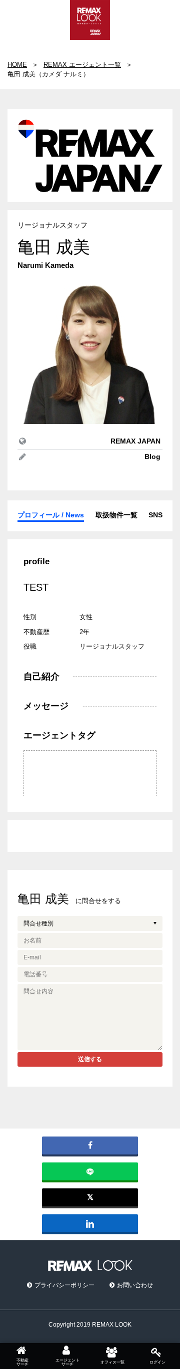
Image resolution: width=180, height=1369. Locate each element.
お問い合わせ (135, 1285)
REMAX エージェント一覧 (82, 64)
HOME (17, 64)
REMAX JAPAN (135, 441)
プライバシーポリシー (64, 1285)
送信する (90, 1059)
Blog (152, 456)
